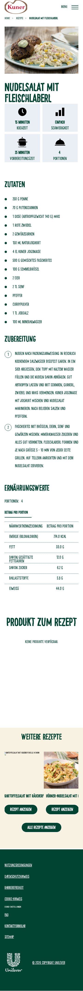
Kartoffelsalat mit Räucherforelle (28, 796)
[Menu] (74, 6)
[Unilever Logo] (14, 971)
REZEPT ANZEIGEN (21, 809)
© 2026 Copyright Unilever (48, 963)
